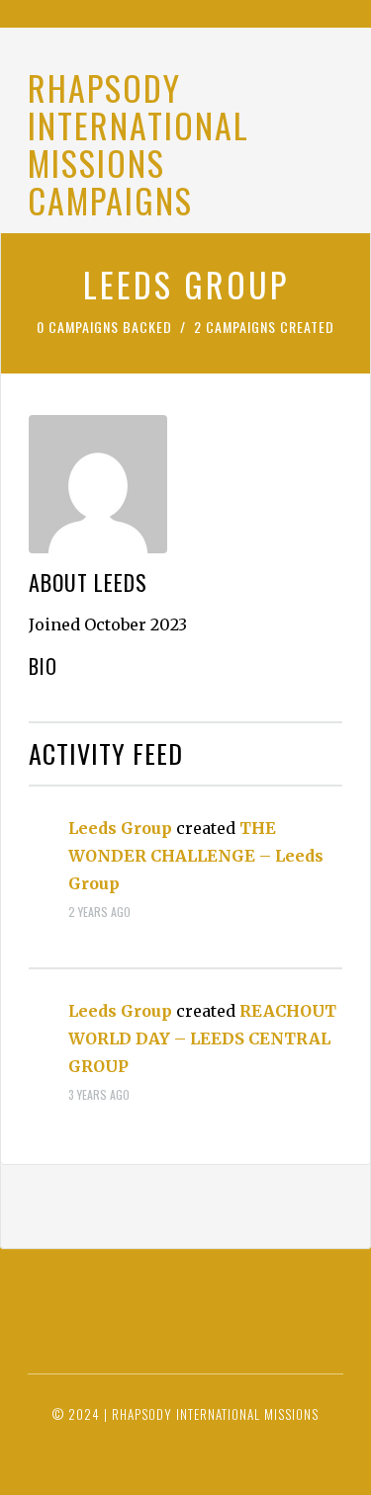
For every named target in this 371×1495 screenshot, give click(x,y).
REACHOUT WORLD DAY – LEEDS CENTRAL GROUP (202, 1038)
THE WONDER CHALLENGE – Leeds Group (196, 855)
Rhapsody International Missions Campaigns (138, 143)
